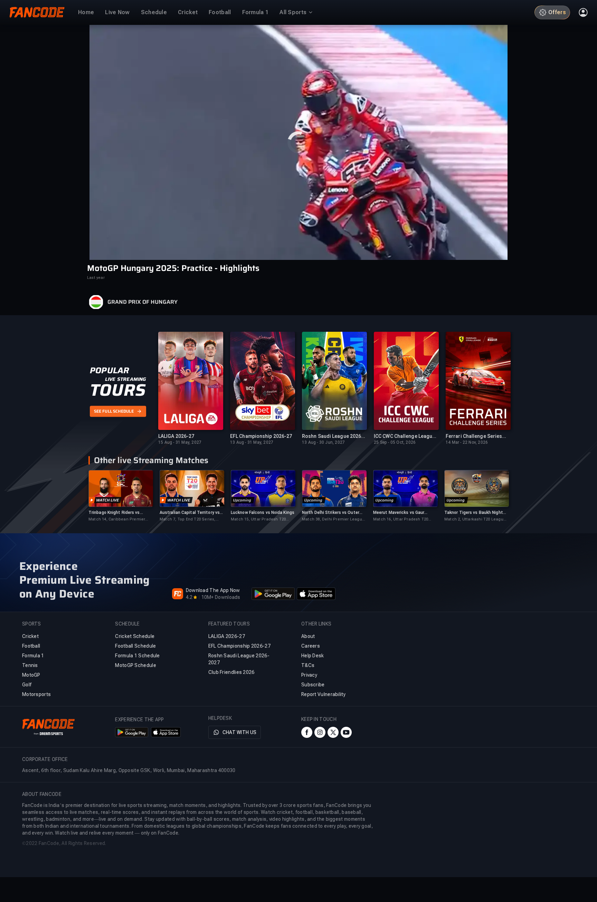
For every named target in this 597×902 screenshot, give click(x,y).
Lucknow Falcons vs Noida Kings (262, 512)
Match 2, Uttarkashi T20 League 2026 (475, 519)
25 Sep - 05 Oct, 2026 (395, 442)
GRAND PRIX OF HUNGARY (142, 302)
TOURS (117, 390)
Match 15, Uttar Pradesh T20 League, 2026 (258, 519)
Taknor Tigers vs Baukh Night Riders (473, 512)
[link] (120, 496)
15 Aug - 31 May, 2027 (179, 442)
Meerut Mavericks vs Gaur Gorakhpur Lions (398, 512)
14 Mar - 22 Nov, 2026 (467, 442)
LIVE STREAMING (125, 379)
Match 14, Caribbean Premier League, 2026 (116, 519)
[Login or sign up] (583, 12)
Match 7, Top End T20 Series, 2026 (188, 519)
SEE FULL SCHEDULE (114, 411)
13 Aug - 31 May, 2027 (251, 442)
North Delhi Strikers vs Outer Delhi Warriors (330, 512)
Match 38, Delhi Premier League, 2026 (334, 519)
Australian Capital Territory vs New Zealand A (190, 512)
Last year (96, 277)
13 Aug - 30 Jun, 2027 (323, 442)
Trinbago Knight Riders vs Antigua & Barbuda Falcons (115, 512)
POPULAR (109, 371)
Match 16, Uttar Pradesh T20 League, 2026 (400, 519)
